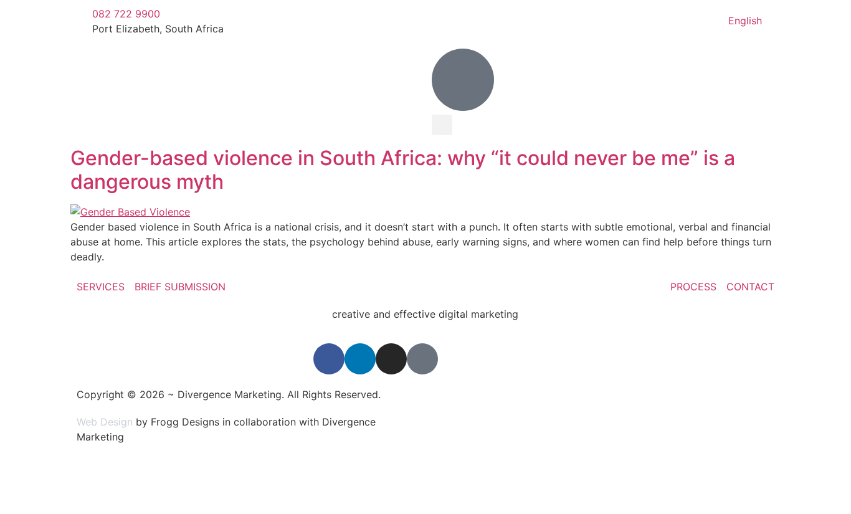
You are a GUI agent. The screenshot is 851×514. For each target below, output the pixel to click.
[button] (442, 125)
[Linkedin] (360, 358)
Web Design (105, 422)
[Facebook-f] (329, 358)
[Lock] (422, 358)
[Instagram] (391, 358)
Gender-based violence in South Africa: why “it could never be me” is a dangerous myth (402, 170)
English (745, 20)
